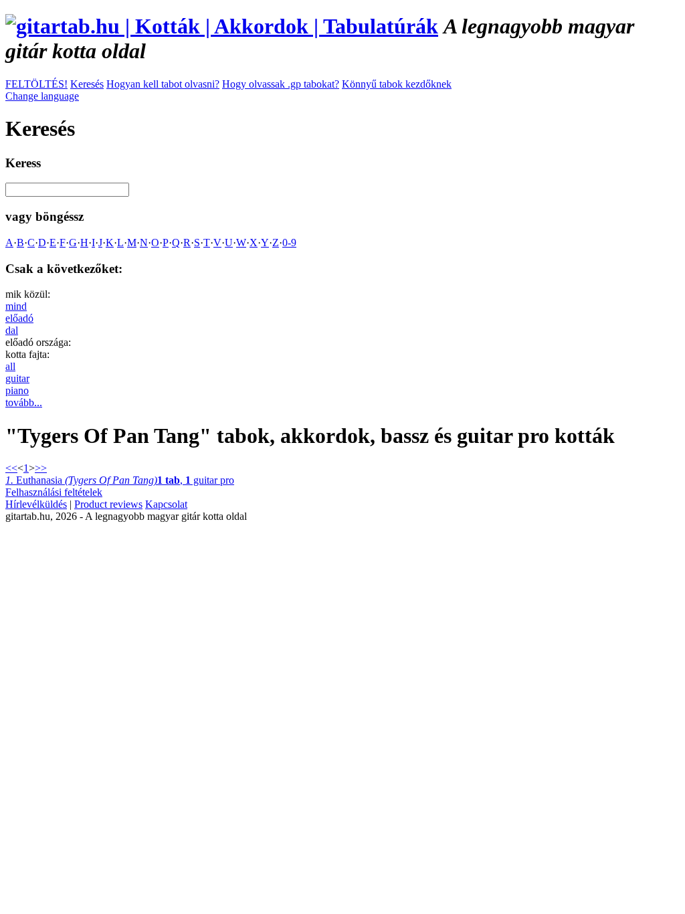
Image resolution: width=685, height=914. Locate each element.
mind (16, 306)
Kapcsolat (166, 504)
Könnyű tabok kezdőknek (397, 84)
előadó (19, 318)
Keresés (87, 84)
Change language (42, 96)
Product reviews (108, 504)
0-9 (289, 242)
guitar (17, 378)
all (10, 366)
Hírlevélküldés (36, 504)
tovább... (23, 402)
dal (11, 330)
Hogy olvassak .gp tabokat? (280, 84)
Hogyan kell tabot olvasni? (162, 84)
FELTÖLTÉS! (36, 84)
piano (17, 390)
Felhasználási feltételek (53, 492)
